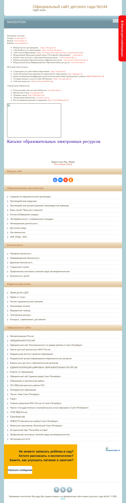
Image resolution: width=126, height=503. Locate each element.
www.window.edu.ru (68, 57)
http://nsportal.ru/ (58, 71)
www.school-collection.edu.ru (75, 60)
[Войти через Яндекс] (65, 180)
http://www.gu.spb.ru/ (63, 79)
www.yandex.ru (20, 40)
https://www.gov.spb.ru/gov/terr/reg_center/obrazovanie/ (60, 52)
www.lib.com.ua (42, 97)
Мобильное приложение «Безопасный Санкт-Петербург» (36, 425)
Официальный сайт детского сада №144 (70, 6)
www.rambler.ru (21, 43)
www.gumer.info (37, 92)
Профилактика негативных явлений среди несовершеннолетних (40, 434)
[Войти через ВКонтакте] (60, 180)
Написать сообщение (20, 470)
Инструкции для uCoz (20, 439)
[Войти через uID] (55, 180)
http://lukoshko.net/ (36, 95)
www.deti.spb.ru (54, 90)
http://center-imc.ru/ (95, 76)
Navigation (16, 22)
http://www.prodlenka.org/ (42, 81)
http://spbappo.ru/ (75, 74)
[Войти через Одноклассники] (71, 180)
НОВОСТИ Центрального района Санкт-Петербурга (34, 421)
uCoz (63, 499)
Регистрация (60, 164)
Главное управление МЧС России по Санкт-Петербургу (35, 403)
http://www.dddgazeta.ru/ (58, 100)
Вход (69, 164)
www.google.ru (20, 38)
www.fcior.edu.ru (78, 62)
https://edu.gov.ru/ (48, 47)
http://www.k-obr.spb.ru (52, 50)
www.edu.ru (78, 55)
